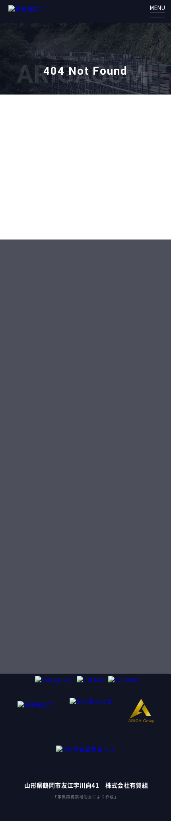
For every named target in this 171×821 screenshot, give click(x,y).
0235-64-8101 (94, 413)
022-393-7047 (94, 491)
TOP (81, 214)
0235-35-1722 (94, 639)
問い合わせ (89, 293)
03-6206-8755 (94, 570)
